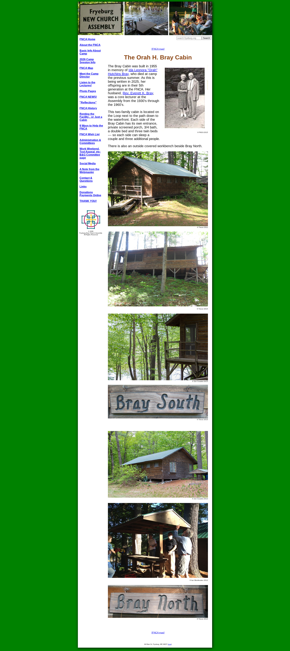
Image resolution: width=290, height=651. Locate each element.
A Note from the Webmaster (89, 171)
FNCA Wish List (90, 134)
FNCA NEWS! (88, 96)
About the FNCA (90, 45)
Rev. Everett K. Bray (138, 93)
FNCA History (88, 108)
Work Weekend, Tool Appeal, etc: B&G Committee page (90, 153)
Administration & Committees (90, 141)
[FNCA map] (158, 49)
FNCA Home (87, 39)
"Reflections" (88, 102)
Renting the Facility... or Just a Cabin (91, 117)
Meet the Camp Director (89, 75)
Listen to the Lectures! (87, 84)
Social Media (88, 163)
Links (83, 186)
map (169, 644)
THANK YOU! (88, 201)
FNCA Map (86, 68)
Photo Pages (88, 91)
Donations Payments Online (90, 194)
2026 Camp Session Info (87, 61)
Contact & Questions (86, 179)
